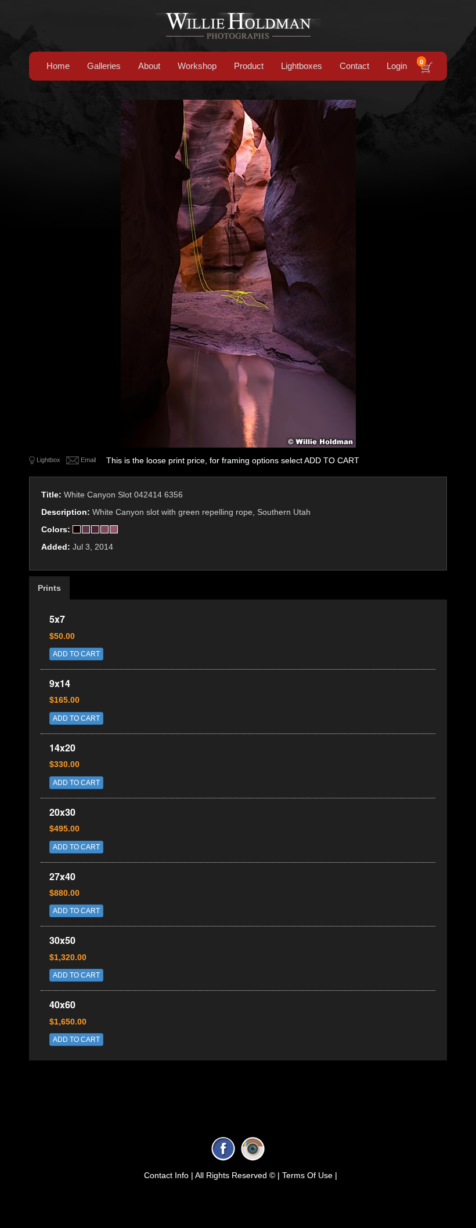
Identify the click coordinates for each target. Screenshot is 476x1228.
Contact (354, 66)
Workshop (197, 66)
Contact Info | (168, 1175)
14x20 (62, 747)
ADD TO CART (76, 654)
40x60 (62, 1004)
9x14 (59, 683)
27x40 (62, 876)
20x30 (62, 812)
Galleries (104, 66)
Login (397, 66)
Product (249, 66)
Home (58, 66)
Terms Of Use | (309, 1175)
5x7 (57, 619)
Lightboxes (301, 66)
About (149, 66)
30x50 (62, 940)
